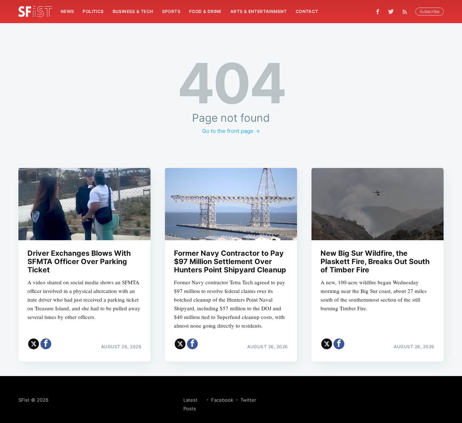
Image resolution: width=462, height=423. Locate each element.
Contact (307, 11)
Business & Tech (133, 11)
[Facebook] (377, 11)
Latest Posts (190, 404)
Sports (171, 11)
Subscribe (429, 11)
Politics (93, 11)
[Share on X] (33, 344)
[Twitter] (391, 11)
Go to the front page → (231, 131)
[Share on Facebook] (46, 344)
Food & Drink (205, 11)
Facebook (222, 400)
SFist (24, 400)
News (67, 11)
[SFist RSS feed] (406, 12)
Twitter (248, 400)
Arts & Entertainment (258, 11)
